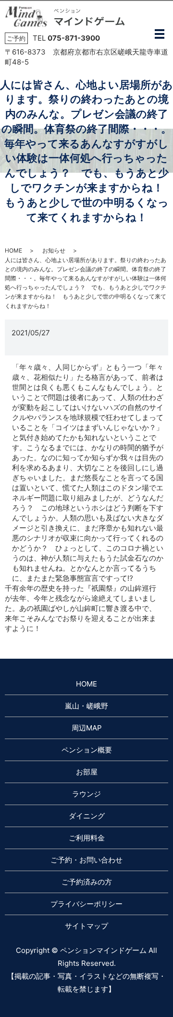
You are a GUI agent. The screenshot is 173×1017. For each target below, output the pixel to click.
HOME (13, 250)
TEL (66, 38)
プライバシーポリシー (86, 903)
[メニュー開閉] (159, 34)
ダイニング (87, 815)
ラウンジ (86, 793)
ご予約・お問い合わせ (86, 859)
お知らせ (53, 250)
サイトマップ (86, 925)
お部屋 (87, 771)
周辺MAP (87, 727)
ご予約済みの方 (87, 881)
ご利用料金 (87, 837)
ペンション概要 (87, 749)
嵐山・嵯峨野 (86, 705)
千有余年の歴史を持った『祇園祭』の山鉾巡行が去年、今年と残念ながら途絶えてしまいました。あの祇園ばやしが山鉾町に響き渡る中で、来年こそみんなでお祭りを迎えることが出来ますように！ (80, 608)
